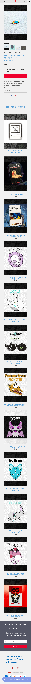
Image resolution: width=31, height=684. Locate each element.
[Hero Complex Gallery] (15, 1)
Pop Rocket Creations (12, 52)
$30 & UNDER (16, 81)
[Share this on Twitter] (7, 96)
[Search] (25, 1)
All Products (13, 83)
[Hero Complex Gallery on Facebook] (13, 668)
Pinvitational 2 (8, 88)
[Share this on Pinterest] (15, 96)
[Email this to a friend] (23, 96)
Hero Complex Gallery (17, 672)
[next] (25, 22)
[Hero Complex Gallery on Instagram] (18, 668)
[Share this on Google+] (19, 96)
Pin (9, 90)
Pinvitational (16, 85)
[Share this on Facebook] (11, 96)
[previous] (5, 22)
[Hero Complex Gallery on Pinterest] (15, 668)
